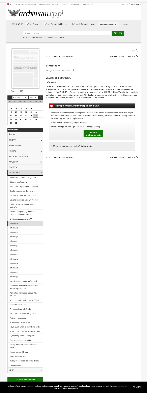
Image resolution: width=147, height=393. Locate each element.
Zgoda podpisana (17, 365)
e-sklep (65, 4)
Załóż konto (136, 4)
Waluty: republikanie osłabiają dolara (24, 361)
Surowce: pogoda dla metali (21, 340)
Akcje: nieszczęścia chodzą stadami (24, 187)
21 (36, 116)
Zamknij (137, 387)
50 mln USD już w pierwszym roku (23, 178)
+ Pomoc (124, 24)
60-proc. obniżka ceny (18, 182)
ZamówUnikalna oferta (93, 133)
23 (11, 119)
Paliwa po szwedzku (18, 318)
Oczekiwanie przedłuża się (20, 309)
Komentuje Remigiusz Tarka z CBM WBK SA (23, 294)
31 (16, 123)
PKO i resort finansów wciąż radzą (23, 314)
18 (21, 116)
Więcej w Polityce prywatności (66, 388)
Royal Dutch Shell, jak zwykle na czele (25, 327)
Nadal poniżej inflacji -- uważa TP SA (24, 300)
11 (21, 112)
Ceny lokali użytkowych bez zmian (23, 195)
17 (16, 116)
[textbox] (67, 33)
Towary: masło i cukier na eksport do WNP (24, 346)
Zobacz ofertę (59, 37)
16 (11, 116)
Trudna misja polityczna (19, 352)
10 (16, 112)
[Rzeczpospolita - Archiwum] (35, 13)
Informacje (14, 223)
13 (31, 112)
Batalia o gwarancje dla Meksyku (22, 191)
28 (36, 119)
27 (31, 119)
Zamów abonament (25, 380)
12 (26, 112)
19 (26, 116)
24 (16, 119)
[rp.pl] (10, 4)
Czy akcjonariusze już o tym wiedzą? (24, 200)
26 (26, 119)
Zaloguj (125, 4)
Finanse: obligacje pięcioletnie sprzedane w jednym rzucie (22, 213)
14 (36, 112)
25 (21, 119)
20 (31, 116)
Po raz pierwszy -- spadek (20, 322)
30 (11, 123)
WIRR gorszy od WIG (18, 356)
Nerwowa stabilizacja (18, 305)
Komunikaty (75, 4)
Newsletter (88, 4)
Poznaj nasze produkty (49, 4)
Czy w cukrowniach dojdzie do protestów (21, 205)
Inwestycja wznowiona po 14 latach (23, 281)
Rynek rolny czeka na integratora (22, 336)
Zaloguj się (72, 146)
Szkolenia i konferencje (26, 4)
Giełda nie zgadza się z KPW (21, 219)
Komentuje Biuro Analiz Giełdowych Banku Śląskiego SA (24, 287)
